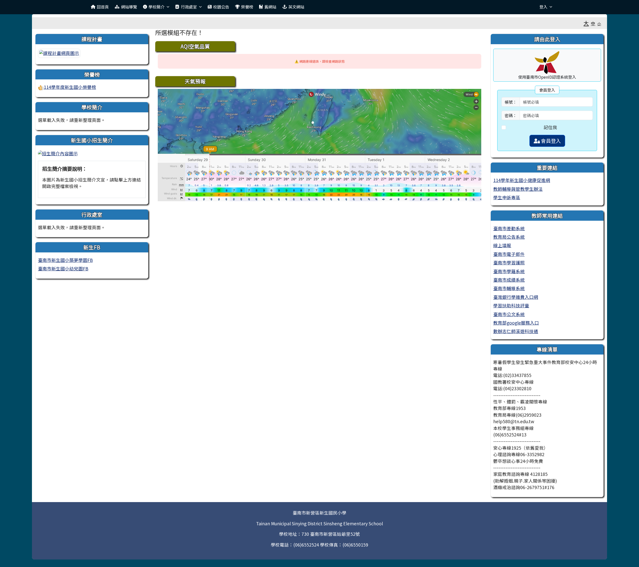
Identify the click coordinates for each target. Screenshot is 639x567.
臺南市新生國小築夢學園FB (65, 260)
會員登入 (550, 140)
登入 (543, 7)
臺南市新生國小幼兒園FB (63, 268)
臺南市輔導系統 (509, 288)
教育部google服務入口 (516, 323)
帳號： (511, 102)
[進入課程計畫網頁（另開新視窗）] (59, 52)
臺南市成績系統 (509, 280)
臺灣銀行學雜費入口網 (515, 297)
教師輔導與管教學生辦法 (518, 189)
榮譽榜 (247, 7)
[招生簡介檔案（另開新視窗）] (58, 153)
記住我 (550, 127)
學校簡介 (156, 7)
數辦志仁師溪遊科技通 (515, 331)
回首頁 (103, 7)
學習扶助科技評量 (511, 305)
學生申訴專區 (506, 197)
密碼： (511, 115)
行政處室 (189, 7)
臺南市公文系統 (509, 314)
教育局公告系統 (509, 237)
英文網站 (296, 7)
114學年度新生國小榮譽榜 (70, 87)
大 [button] (586, 23)
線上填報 (502, 245)
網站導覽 (129, 7)
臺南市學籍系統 (509, 271)
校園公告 (221, 7)
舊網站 (270, 7)
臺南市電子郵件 (509, 254)
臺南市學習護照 (509, 262)
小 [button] (599, 23)
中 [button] (593, 23)
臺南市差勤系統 (509, 228)
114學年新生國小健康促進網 (521, 180)
